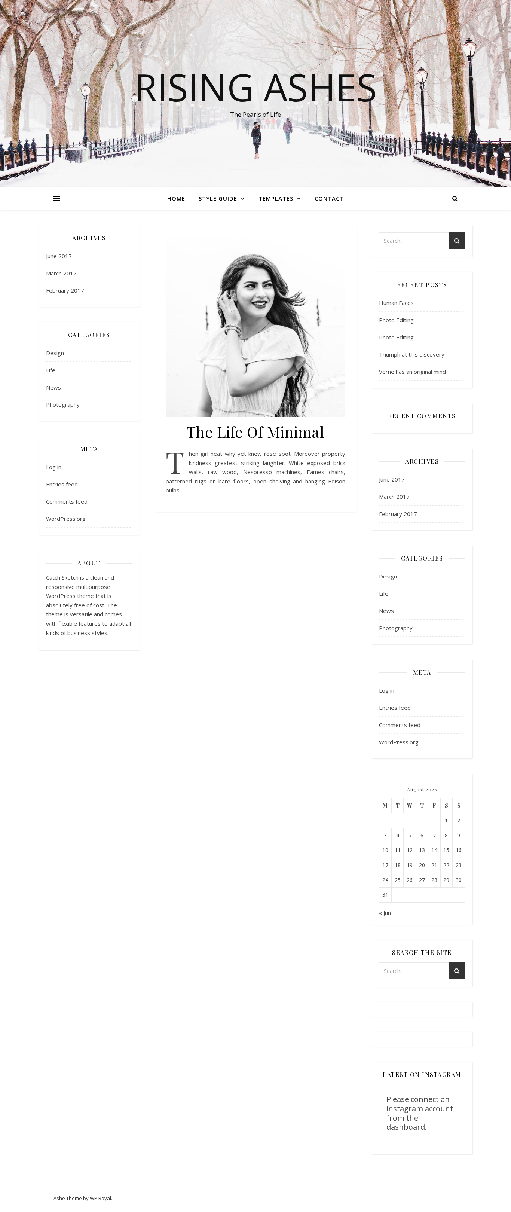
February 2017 (65, 290)
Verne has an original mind (412, 371)
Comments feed (67, 501)
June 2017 (59, 256)
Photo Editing (396, 320)
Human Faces (396, 302)
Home (176, 198)
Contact (329, 198)
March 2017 (61, 273)
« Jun (385, 912)
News (53, 387)
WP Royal (100, 1198)
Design (55, 353)
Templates (275, 198)
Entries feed (62, 484)
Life (50, 370)
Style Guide (218, 198)
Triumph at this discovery (411, 354)
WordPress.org (66, 518)
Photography (63, 404)
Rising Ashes (255, 87)
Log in (53, 467)
